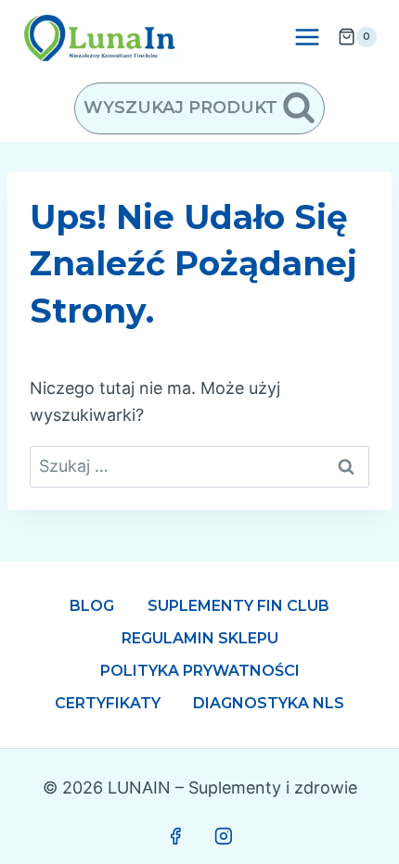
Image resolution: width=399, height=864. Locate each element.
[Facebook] (175, 836)
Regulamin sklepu (200, 638)
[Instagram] (223, 836)
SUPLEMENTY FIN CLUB (238, 606)
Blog (92, 606)
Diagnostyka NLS (268, 703)
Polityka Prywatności (200, 671)
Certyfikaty (108, 703)
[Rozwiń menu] (306, 37)
